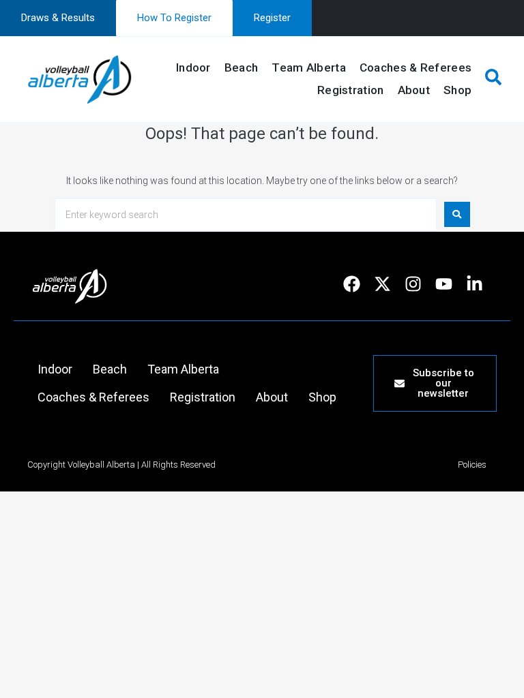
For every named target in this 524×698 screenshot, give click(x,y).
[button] (491, 79)
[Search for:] (245, 215)
